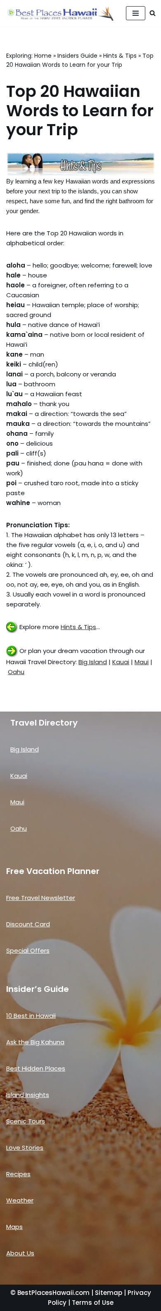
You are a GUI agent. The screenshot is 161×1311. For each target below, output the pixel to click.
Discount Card (28, 924)
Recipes (18, 1174)
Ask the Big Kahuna (35, 1042)
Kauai (120, 662)
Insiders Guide (77, 56)
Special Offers (28, 950)
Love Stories (24, 1147)
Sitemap (108, 1292)
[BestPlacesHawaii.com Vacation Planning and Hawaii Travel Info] (60, 13)
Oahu (16, 671)
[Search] (152, 13)
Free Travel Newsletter (40, 897)
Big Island (92, 662)
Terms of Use (93, 1302)
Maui (142, 662)
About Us (20, 1253)
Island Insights (27, 1094)
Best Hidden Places (35, 1068)
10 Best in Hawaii (31, 1015)
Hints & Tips (120, 56)
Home (43, 56)
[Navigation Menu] (135, 13)
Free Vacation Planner (52, 871)
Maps (14, 1226)
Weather (19, 1200)
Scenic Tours (25, 1121)
